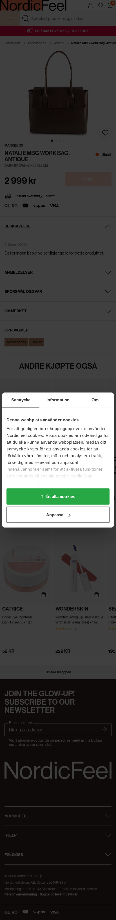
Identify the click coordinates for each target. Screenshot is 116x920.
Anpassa (55, 514)
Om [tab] (95, 399)
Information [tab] (58, 399)
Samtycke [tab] (21, 399)
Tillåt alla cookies (58, 496)
